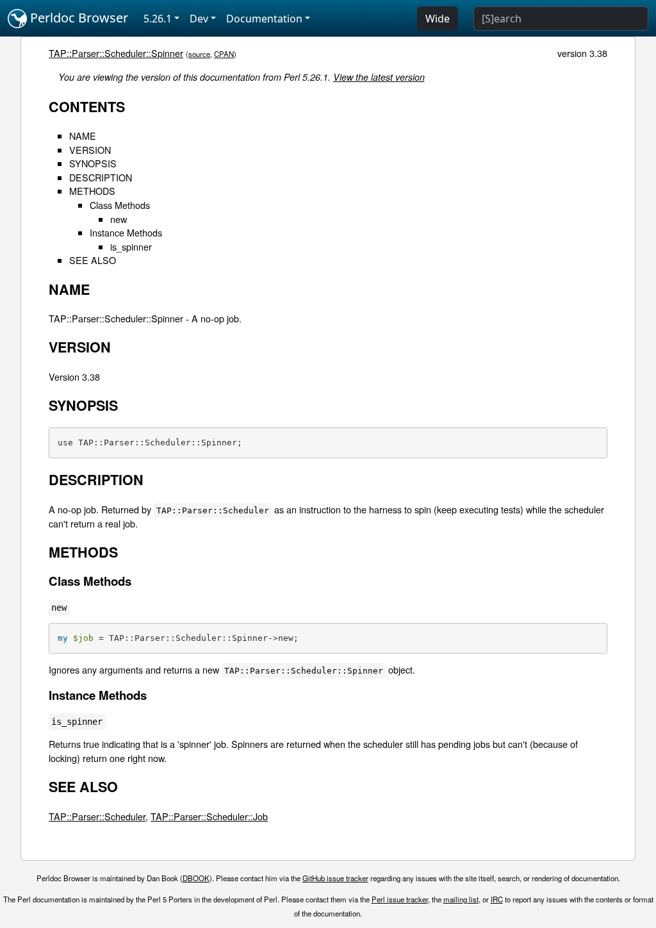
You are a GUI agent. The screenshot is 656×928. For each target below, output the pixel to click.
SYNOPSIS (93, 163)
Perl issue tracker (400, 899)
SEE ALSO (92, 260)
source (199, 54)
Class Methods (120, 204)
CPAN (224, 54)
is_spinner (131, 246)
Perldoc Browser (77, 17)
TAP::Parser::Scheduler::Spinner (116, 53)
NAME (82, 135)
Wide (437, 19)
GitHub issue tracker (335, 878)
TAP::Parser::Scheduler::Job (209, 816)
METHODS (92, 190)
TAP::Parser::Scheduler (97, 816)
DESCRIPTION (100, 177)
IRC (497, 899)
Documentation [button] (264, 19)
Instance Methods (126, 232)
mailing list (461, 899)
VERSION (90, 149)
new (118, 219)
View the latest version (379, 76)
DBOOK (196, 878)
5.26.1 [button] (158, 19)
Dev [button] (199, 19)
